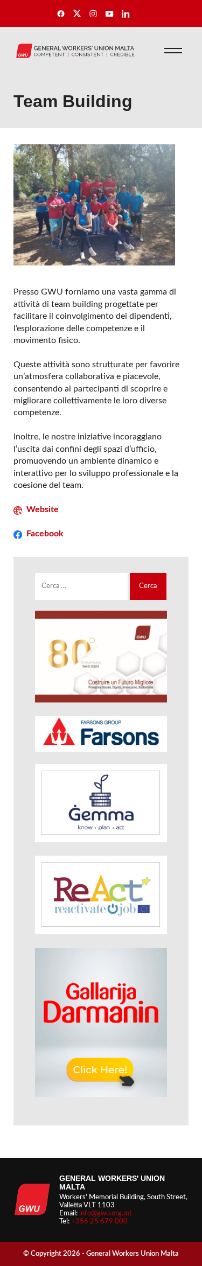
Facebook (45, 533)
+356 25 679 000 (99, 1221)
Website (42, 509)
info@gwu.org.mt (105, 1213)
